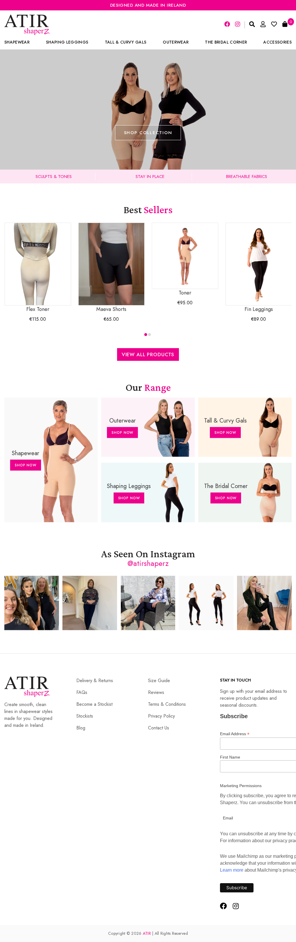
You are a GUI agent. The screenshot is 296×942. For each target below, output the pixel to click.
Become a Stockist (94, 704)
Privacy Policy (161, 716)
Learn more (231, 870)
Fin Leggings (259, 309)
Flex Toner (37, 309)
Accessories (277, 42)
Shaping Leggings (67, 42)
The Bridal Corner (226, 42)
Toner (185, 293)
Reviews (156, 692)
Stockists (84, 716)
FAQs (81, 692)
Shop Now (25, 465)
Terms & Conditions (167, 704)
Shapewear (16, 42)
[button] (145, 334)
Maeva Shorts (111, 309)
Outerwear (175, 42)
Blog (80, 728)
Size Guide (159, 680)
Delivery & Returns (94, 680)
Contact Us (158, 728)
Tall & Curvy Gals (126, 42)
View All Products (148, 354)
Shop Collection (148, 133)
